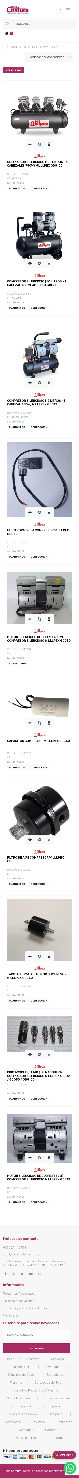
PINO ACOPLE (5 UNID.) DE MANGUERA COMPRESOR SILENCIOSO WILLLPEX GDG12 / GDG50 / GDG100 (38, 1075)
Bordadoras (55, 1375)
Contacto (51, 1430)
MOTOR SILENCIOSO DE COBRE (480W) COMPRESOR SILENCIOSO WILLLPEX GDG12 (38, 1177)
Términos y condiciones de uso (25, 1308)
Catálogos (26, 1430)
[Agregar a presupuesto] (49, 144)
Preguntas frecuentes (18, 1293)
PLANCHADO (17, 188)
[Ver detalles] (30, 144)
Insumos (39, 1422)
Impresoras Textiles (57, 1398)
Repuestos (64, 1422)
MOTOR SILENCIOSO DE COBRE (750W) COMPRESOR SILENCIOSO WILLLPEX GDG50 (39, 638)
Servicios (57, 1359)
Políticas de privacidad (18, 1301)
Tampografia (51, 1406)
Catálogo (30, 47)
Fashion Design (21, 1367)
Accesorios (13, 1422)
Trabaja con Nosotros (29, 1438)
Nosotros (32, 1359)
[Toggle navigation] (68, 8)
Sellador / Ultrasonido (22, 1414)
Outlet (60, 1438)
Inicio (14, 47)
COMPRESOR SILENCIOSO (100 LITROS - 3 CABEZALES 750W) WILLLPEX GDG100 (37, 163)
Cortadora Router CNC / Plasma (35, 1390)
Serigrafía (24, 1406)
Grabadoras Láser (19, 1398)
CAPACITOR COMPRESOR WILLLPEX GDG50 (38, 741)
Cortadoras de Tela (48, 1382)
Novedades (11, 1315)
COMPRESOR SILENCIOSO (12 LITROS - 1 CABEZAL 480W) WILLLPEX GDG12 (36, 402)
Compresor (48, 47)
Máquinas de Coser (21, 1375)
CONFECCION (39, 188)
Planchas (16, 1382)
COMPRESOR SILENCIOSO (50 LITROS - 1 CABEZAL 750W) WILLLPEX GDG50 (36, 283)
